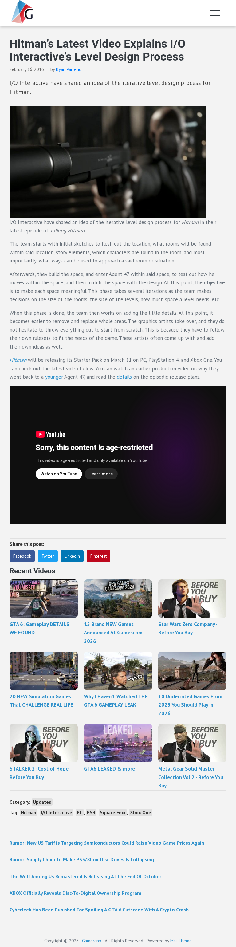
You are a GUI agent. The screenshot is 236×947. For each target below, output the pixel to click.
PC (79, 812)
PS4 (91, 812)
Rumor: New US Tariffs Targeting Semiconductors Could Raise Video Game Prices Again (107, 843)
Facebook (22, 556)
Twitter (47, 556)
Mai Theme (181, 941)
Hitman (19, 360)
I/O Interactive (56, 812)
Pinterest (98, 556)
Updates (42, 802)
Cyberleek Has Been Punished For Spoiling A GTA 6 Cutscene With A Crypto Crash (99, 909)
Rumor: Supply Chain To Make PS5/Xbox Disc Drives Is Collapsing (82, 859)
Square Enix (112, 812)
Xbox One (140, 812)
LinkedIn (72, 556)
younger (54, 376)
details (124, 376)
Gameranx (91, 941)
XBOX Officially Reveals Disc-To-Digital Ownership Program (75, 893)
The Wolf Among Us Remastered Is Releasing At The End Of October (85, 876)
